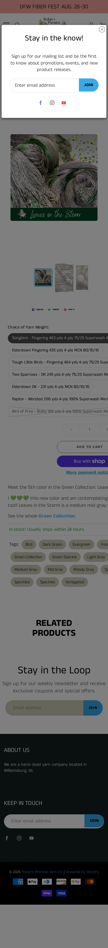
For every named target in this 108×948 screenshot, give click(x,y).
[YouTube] (63, 102)
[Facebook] (40, 102)
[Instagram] (52, 102)
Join (88, 85)
